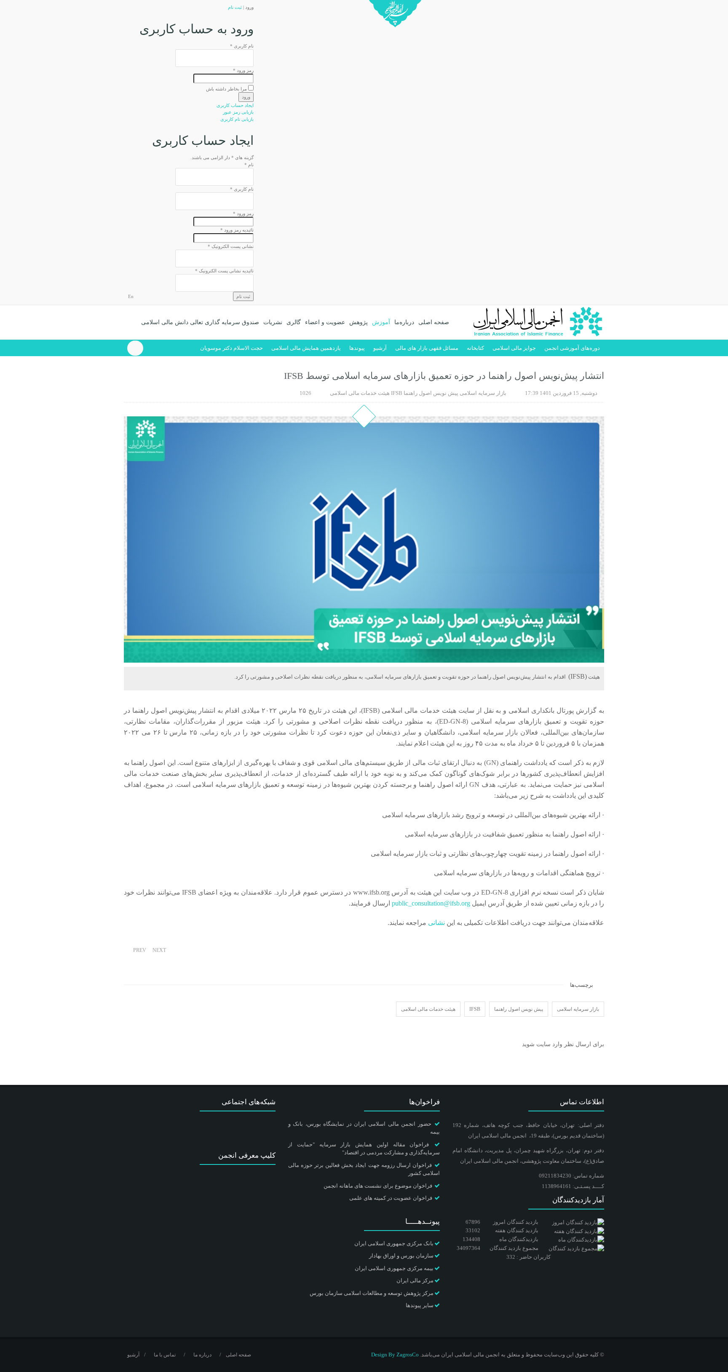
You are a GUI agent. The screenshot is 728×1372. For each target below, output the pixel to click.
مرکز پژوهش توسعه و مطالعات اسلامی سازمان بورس (372, 1293)
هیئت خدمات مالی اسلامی (360, 393)
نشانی (435, 922)
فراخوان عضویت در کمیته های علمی (390, 1198)
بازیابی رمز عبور (238, 112)
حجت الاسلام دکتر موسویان (231, 348)
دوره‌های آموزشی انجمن (572, 348)
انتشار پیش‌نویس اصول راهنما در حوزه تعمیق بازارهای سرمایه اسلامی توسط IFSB (444, 375)
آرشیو (380, 348)
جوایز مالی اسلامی (514, 348)
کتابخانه (475, 348)
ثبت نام (235, 7)
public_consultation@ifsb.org (431, 903)
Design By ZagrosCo (395, 1354)
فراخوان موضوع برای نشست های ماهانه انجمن (378, 1186)
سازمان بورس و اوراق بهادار (401, 1255)
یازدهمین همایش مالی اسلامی (306, 348)
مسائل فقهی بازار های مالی (426, 348)
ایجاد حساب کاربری (235, 105)
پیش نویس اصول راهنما (431, 393)
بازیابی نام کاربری (237, 119)
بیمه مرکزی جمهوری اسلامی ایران (394, 1268)
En (131, 296)
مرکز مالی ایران (415, 1280)
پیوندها (357, 348)
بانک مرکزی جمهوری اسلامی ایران (394, 1243)
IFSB (396, 393)
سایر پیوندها (420, 1305)
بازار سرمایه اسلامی (483, 393)
